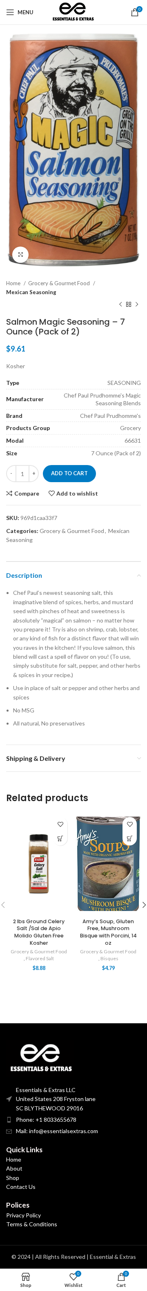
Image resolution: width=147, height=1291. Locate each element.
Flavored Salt (40, 958)
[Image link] (40, 1057)
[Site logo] (73, 11)
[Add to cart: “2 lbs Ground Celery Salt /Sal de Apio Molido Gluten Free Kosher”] (60, 838)
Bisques (109, 958)
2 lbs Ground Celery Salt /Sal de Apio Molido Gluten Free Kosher (39, 932)
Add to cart (69, 473)
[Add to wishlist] (60, 824)
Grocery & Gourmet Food (59, 283)
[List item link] (73, 1119)
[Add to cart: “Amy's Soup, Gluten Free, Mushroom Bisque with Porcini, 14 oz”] (129, 838)
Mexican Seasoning (31, 292)
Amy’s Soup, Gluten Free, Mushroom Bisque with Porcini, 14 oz (108, 932)
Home (14, 283)
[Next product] (137, 305)
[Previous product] (120, 305)
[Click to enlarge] (20, 255)
